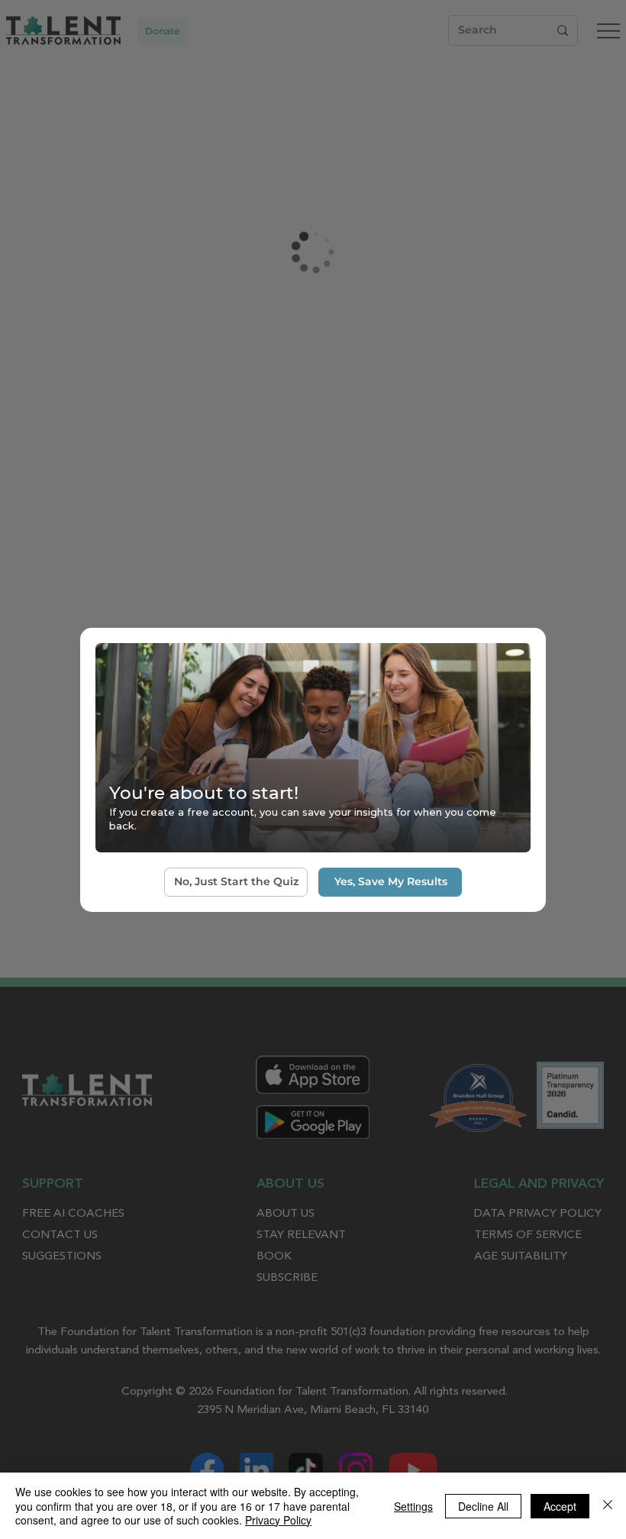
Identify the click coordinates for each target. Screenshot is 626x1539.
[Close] (608, 1506)
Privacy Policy (278, 1520)
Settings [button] (413, 1506)
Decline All (483, 1506)
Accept (560, 1506)
